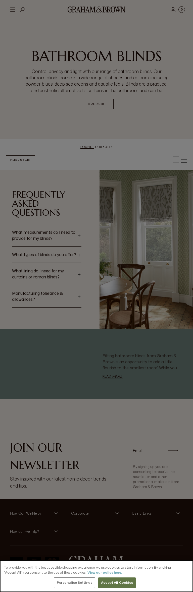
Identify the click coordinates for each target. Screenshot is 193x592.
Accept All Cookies (117, 582)
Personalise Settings (74, 582)
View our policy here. (104, 572)
